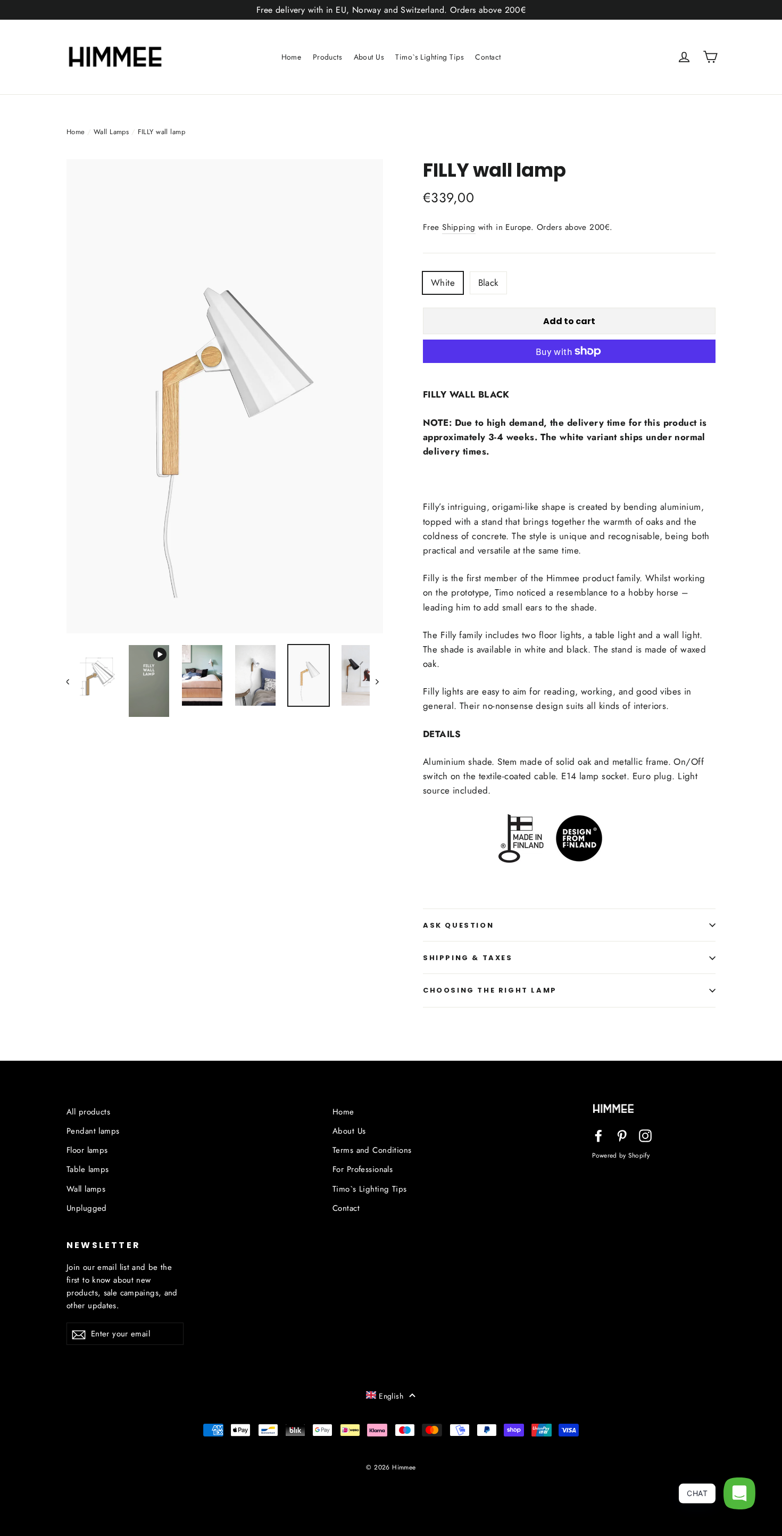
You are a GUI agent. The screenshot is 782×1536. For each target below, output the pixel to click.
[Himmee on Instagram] (645, 1135)
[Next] (376, 681)
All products (88, 1112)
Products (327, 57)
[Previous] (73, 681)
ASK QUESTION (458, 925)
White (443, 282)
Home (291, 57)
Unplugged (86, 1208)
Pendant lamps (93, 1131)
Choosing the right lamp (490, 990)
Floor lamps (87, 1150)
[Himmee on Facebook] (598, 1135)
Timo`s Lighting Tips (429, 57)
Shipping (458, 227)
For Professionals (362, 1169)
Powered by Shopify (621, 1155)
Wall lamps (85, 1189)
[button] (391, 1395)
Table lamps (87, 1169)
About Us (369, 57)
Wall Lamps (111, 132)
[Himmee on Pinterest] (621, 1135)
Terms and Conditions (372, 1150)
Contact (488, 57)
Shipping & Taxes (468, 958)
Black (488, 282)
